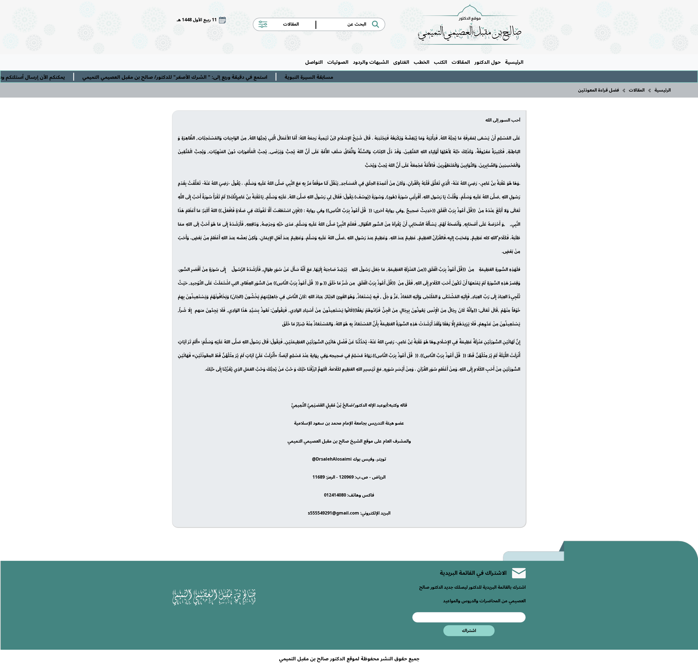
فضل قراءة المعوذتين (598, 90)
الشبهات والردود (371, 62)
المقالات (461, 62)
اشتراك (469, 630)
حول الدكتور (487, 62)
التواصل (314, 62)
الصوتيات (337, 62)
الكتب (440, 62)
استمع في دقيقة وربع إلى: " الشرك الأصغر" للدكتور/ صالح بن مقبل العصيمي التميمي (209, 77)
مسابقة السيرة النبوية (343, 77)
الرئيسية (514, 62)
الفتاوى (401, 62)
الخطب (421, 62)
